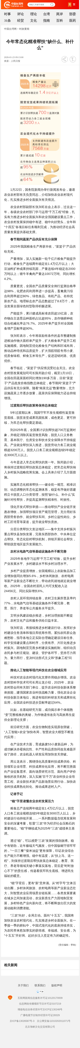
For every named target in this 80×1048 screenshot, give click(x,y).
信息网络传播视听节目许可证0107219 (40, 1003)
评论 (20, 14)
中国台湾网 (10, 29)
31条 (7, 20)
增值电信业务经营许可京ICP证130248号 (40, 1009)
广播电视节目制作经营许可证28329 (40, 1015)
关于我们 (23, 985)
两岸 (59, 14)
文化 (33, 20)
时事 (7, 14)
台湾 (46, 14)
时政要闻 (24, 29)
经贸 (20, 20)
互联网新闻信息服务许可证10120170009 (40, 997)
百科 (59, 20)
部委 (72, 14)
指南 (46, 20)
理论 (33, 14)
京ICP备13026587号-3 (22, 1021)
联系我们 (40, 985)
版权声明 (56, 985)
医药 (72, 20)
